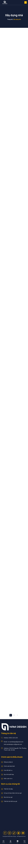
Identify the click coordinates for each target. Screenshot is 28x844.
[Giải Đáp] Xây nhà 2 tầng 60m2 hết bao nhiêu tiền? (14, 258)
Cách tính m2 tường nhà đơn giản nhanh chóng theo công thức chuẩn (13, 461)
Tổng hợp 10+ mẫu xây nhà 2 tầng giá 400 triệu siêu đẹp (13, 225)
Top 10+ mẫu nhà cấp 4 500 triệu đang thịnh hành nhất (13, 325)
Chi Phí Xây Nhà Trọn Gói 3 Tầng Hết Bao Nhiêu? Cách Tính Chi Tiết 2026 (12, 89)
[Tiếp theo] (17, 715)
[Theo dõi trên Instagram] (9, 833)
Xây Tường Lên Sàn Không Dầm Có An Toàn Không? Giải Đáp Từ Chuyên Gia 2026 (14, 632)
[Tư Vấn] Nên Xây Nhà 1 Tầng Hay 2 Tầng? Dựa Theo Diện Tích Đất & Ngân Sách (13, 291)
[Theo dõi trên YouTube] (23, 833)
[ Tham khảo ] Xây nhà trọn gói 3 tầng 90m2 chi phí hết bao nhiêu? (14, 530)
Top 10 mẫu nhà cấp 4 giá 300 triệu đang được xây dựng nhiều (13, 426)
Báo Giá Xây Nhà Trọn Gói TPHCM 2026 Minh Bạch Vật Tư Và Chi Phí (14, 124)
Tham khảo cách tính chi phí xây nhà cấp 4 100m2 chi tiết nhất (13, 702)
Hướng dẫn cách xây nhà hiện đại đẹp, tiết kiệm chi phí (13, 392)
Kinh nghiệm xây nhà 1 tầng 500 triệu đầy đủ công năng (13, 192)
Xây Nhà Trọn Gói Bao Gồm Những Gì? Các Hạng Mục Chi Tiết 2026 (13, 158)
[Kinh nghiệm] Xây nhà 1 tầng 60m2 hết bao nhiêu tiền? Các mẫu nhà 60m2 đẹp (14, 667)
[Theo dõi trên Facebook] (5, 833)
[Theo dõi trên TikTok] (14, 833)
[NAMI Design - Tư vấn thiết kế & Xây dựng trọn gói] (5, 2)
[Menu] (25, 2)
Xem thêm (6, 60)
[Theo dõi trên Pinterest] (18, 833)
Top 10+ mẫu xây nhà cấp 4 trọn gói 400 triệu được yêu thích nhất (14, 359)
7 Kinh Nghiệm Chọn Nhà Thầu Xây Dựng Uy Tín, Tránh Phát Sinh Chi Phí (14, 54)
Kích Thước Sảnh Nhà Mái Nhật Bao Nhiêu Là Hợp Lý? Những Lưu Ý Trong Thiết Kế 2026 (14, 495)
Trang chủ (10, 19)
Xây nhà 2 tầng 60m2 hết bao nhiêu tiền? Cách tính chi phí (13, 564)
